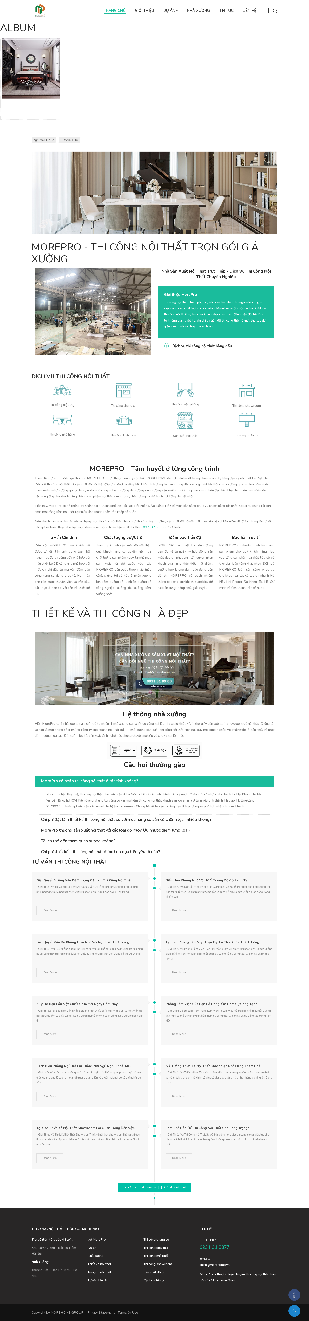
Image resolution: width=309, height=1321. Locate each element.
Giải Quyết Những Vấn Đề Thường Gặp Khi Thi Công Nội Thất (84, 880)
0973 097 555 (154, 527)
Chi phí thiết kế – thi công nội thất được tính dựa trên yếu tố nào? (100, 852)
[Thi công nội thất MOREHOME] (40, 10)
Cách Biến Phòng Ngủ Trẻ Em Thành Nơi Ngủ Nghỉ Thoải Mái (83, 1066)
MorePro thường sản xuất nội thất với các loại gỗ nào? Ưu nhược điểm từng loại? (115, 830)
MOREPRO (46, 140)
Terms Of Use (128, 1312)
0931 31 (209, 1247)
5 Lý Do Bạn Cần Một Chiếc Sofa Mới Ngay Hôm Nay (77, 1004)
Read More (50, 910)
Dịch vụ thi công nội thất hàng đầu (202, 345)
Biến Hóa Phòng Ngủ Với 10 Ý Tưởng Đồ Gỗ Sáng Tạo (208, 880)
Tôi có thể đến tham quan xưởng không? (78, 841)
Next (176, 1187)
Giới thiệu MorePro (180, 294)
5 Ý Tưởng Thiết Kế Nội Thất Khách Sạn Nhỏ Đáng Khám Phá (213, 1066)
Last (183, 1187)
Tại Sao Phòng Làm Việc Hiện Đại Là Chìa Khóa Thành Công (212, 942)
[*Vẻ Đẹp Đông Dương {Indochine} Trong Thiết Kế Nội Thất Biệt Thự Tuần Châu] (31, 68)
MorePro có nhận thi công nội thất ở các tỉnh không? (89, 781)
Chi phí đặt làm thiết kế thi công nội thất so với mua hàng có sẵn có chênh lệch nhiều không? (126, 819)
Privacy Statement (101, 1312)
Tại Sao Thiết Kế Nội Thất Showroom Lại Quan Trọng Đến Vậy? (86, 1128)
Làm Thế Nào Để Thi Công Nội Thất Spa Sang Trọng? (207, 1128)
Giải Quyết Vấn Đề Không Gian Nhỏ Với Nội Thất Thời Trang (82, 942)
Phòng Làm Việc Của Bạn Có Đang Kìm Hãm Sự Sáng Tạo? (211, 1004)
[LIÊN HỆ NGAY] (154, 668)
